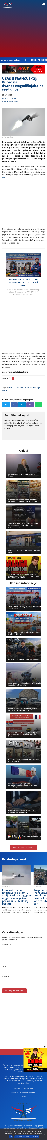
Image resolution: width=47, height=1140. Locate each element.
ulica (4, 390)
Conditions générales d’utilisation (23, 1092)
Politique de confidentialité (23, 1088)
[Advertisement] (23, 32)
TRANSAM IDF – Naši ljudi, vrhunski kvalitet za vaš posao (23, 282)
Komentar (6, 945)
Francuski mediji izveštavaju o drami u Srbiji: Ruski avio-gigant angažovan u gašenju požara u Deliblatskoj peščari (16, 896)
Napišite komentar (10, 102)
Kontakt (23, 1096)
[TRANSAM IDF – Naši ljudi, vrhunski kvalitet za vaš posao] (23, 265)
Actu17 (5, 177)
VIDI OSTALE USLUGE (23, 847)
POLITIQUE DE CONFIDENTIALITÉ (26, 1137)
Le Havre (28, 388)
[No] (44, 1134)
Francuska (18, 388)
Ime (4, 966)
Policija (36, 388)
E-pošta (5, 976)
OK (11, 1137)
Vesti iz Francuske (9, 98)
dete (10, 388)
